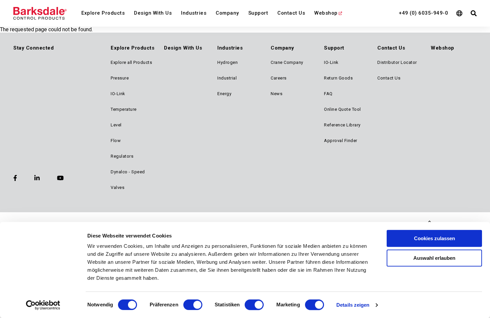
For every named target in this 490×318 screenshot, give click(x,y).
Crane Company (287, 62)
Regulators (122, 156)
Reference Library (342, 124)
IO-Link (118, 93)
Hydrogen (227, 62)
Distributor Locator (397, 62)
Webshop (326, 13)
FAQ (328, 93)
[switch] (192, 304)
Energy (224, 93)
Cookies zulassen (434, 238)
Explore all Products (131, 62)
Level (116, 124)
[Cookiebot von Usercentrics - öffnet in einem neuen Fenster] (43, 305)
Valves (117, 187)
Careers (279, 78)
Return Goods (338, 78)
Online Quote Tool (342, 109)
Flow (116, 140)
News (276, 93)
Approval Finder (340, 140)
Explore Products (103, 13)
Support (258, 13)
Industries (193, 13)
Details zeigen (352, 305)
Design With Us (153, 13)
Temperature (124, 109)
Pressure (120, 78)
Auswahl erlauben (434, 258)
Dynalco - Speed (128, 171)
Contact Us (291, 13)
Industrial (227, 78)
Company (227, 13)
